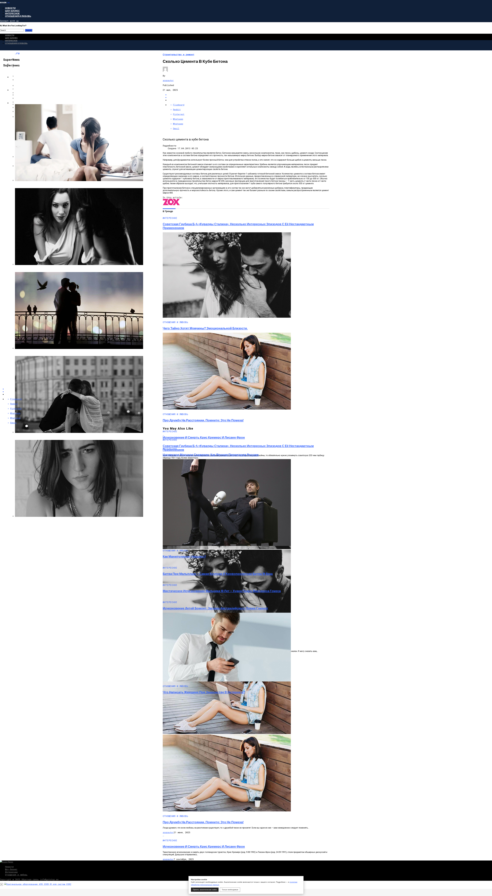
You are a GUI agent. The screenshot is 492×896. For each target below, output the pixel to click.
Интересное (12, 13)
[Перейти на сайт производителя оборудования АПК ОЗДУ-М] (37, 884)
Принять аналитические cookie (205, 890)
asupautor (168, 80)
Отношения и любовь (18, 16)
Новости (10, 8)
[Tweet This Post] (248, 97)
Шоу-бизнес (12, 10)
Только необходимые (230, 890)
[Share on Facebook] (248, 94)
